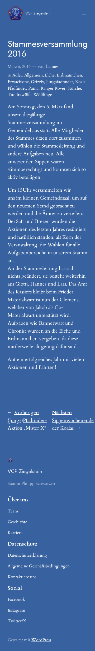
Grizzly (37, 82)
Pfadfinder (17, 88)
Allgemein (33, 75)
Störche (74, 88)
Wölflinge (43, 95)
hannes (52, 66)
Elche (50, 75)
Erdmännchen (69, 75)
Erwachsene (18, 82)
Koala (80, 82)
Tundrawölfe (19, 95)
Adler (17, 75)
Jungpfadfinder (59, 82)
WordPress (41, 640)
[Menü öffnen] (84, 13)
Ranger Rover (53, 88)
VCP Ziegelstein (37, 13)
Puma (33, 88)
